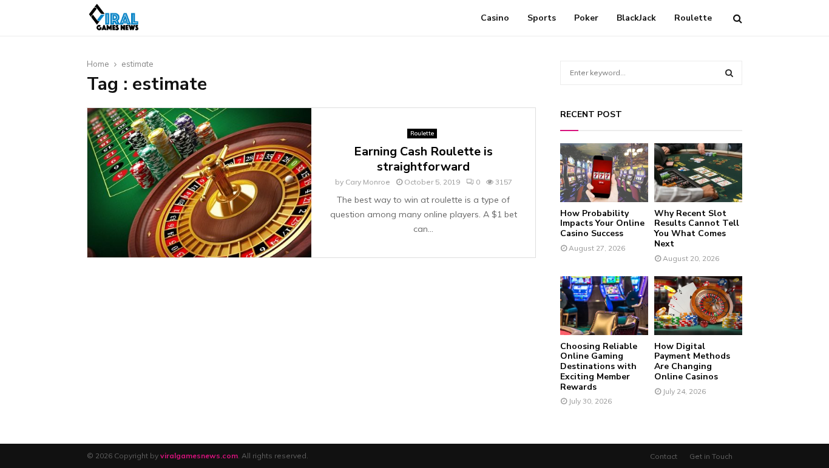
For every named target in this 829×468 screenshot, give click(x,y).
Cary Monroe (367, 181)
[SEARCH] (729, 73)
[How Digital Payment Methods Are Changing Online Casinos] (698, 305)
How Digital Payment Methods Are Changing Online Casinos (692, 361)
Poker (586, 18)
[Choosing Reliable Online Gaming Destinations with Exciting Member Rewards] (604, 305)
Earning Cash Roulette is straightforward (423, 159)
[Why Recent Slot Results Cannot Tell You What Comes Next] (698, 172)
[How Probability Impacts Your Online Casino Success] (604, 172)
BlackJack (636, 18)
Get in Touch (711, 456)
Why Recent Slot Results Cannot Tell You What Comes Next (696, 228)
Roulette (693, 18)
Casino (495, 18)
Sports (541, 18)
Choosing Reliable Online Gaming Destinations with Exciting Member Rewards (598, 367)
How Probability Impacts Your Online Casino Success (602, 224)
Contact (663, 456)
